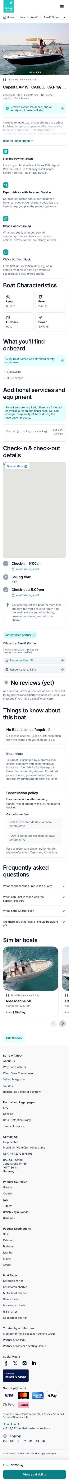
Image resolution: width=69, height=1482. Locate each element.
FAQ (5, 1107)
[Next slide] (62, 1023)
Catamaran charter (15, 1287)
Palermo (8, 1240)
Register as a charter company (22, 1091)
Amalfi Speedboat (55, 17)
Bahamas (9, 1218)
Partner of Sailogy (14, 1339)
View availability (34, 1474)
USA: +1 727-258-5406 (18, 1153)
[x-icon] (15, 1363)
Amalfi (34, 17)
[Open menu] (62, 6)
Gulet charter (11, 1299)
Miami (7, 1258)
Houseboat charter (14, 1305)
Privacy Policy (51, 1414)
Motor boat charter (15, 1293)
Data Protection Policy (17, 1120)
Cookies (8, 1113)
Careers (8, 1085)
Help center (10, 1142)
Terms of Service (13, 1126)
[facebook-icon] (6, 1363)
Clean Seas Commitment (18, 1073)
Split (6, 1234)
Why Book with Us (14, 1067)
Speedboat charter (15, 1317)
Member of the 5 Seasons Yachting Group (29, 1333)
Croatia (7, 1193)
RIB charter (10, 1311)
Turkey (7, 1205)
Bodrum (8, 1246)
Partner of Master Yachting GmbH (24, 1346)
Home (10, 17)
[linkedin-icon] (34, 1363)
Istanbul (8, 1252)
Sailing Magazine (14, 1079)
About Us (9, 1061)
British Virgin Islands (15, 1211)
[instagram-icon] (24, 1363)
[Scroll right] (64, 17)
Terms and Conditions (43, 852)
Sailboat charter (13, 1280)
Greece (7, 1187)
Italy (22, 17)
